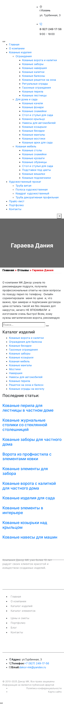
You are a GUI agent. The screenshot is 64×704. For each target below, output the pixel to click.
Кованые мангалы (33, 134)
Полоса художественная (32, 189)
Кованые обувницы (34, 162)
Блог (14, 627)
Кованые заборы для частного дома (32, 442)
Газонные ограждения (36, 87)
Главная (14, 44)
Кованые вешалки (33, 173)
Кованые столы (32, 150)
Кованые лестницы (34, 95)
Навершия (15, 373)
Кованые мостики (33, 138)
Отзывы (23, 270)
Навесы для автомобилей (39, 122)
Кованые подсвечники (36, 177)
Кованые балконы (33, 75)
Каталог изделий (21, 606)
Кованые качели (32, 103)
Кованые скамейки (34, 111)
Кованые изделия (20, 52)
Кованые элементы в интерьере (22, 510)
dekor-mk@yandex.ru (32, 667)
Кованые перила (32, 91)
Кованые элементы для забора (25, 471)
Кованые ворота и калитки (39, 60)
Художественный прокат (25, 181)
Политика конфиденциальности (44, 688)
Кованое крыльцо (33, 119)
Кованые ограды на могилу (26, 388)
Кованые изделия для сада (28, 498)
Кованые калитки (33, 72)
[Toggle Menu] (3, 41)
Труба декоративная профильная (37, 197)
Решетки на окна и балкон (26, 384)
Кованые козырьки (34, 126)
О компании (17, 48)
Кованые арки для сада (37, 142)
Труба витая (23, 185)
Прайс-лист (16, 201)
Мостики (15, 369)
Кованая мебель (26, 146)
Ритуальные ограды (35, 83)
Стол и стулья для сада (37, 115)
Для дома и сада (26, 99)
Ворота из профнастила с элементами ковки (27, 456)
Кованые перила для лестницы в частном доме (27, 408)
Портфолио (16, 205)
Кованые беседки (33, 130)
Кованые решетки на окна (39, 79)
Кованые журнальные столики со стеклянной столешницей (24, 425)
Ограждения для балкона (25, 341)
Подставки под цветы (36, 170)
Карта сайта (55, 691)
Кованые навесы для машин (29, 537)
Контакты (15, 209)
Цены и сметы (20, 618)
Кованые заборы (32, 64)
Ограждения (24, 56)
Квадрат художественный (32, 193)
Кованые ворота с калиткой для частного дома (29, 486)
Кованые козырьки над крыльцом (24, 525)
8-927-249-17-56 (51, 29)
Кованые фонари (33, 107)
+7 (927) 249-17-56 (36, 663)
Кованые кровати (33, 158)
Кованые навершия (34, 68)
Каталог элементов (23, 610)
